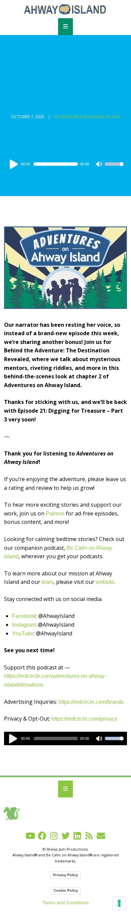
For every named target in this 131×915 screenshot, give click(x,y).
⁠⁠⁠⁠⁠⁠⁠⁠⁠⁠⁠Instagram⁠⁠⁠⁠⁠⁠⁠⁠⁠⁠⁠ (24, 625)
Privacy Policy (65, 875)
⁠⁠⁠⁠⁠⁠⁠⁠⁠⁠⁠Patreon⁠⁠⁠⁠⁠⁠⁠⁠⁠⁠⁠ (55, 513)
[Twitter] (65, 835)
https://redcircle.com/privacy (84, 719)
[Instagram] (54, 835)
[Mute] (99, 164)
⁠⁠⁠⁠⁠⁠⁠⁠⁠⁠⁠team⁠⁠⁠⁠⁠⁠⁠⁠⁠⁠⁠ (47, 582)
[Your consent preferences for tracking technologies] (119, 903)
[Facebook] (42, 835)
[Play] (14, 164)
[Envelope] (101, 835)
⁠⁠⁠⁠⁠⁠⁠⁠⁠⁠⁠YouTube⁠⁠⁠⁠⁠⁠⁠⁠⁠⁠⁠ (23, 633)
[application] (65, 164)
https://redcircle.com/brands (91, 702)
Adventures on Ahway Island (87, 117)
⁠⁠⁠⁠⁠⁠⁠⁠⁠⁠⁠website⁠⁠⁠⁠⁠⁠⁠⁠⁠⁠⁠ (105, 582)
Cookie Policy (65, 890)
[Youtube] (30, 835)
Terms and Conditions (65, 902)
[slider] (114, 168)
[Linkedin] (77, 835)
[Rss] (89, 835)
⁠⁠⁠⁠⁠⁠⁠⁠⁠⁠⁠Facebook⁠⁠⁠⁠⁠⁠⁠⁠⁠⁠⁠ (24, 616)
